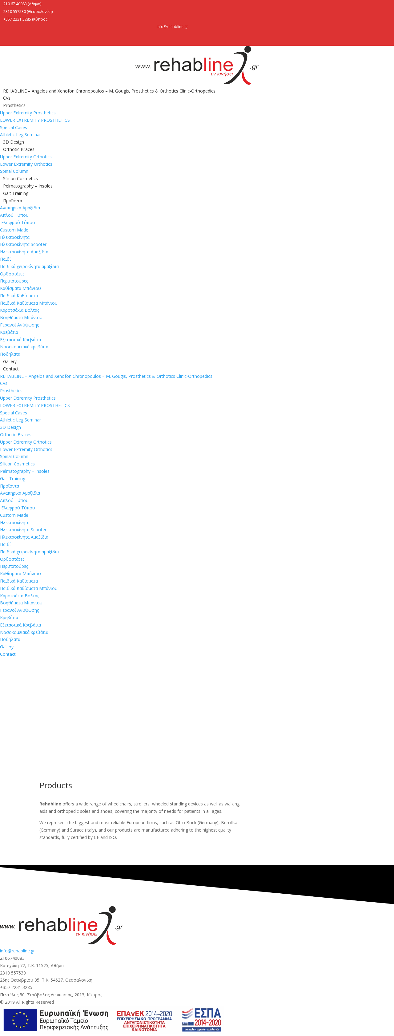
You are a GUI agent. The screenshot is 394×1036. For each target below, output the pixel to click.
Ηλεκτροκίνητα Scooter (23, 244)
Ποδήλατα (10, 354)
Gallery (10, 361)
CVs (6, 98)
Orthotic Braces (18, 149)
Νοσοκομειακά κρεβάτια (24, 347)
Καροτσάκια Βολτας (19, 310)
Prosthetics (14, 105)
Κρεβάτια (9, 332)
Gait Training (15, 193)
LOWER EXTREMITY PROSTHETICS (35, 120)
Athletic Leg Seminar (20, 134)
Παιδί (5, 259)
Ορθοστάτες (12, 274)
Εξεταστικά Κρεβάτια (20, 339)
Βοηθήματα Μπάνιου (21, 317)
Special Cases (13, 127)
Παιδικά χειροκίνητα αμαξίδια (29, 266)
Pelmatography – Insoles (28, 186)
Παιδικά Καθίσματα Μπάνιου (29, 303)
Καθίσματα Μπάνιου (20, 288)
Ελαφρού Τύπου (17, 222)
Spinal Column (14, 171)
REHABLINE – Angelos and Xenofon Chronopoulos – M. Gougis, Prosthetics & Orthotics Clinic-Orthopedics (109, 91)
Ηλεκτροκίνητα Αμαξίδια (24, 252)
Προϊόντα (12, 201)
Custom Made (14, 230)
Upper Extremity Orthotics (26, 157)
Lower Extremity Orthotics (26, 164)
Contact (11, 369)
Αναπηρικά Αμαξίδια (20, 208)
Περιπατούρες (14, 281)
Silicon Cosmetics (20, 178)
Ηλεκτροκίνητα (15, 237)
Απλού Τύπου (14, 215)
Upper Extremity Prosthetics (28, 113)
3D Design (13, 142)
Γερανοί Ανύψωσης (19, 325)
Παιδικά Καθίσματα (19, 296)
